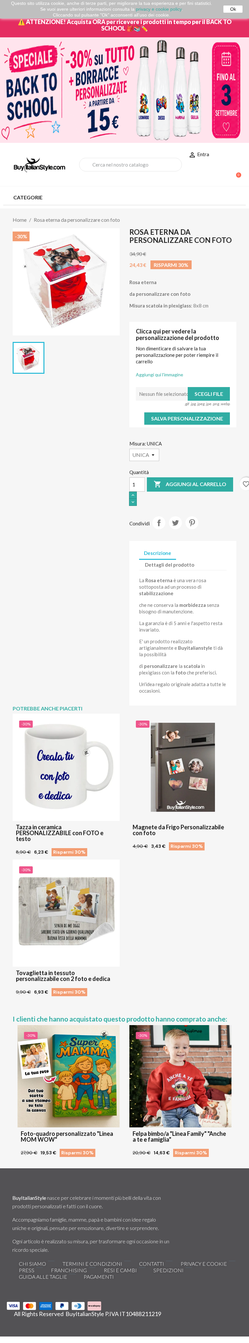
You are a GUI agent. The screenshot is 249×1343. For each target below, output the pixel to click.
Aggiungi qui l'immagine (159, 374)
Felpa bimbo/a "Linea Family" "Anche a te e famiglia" (179, 1136)
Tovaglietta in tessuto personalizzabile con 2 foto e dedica (63, 975)
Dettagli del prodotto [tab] (169, 565)
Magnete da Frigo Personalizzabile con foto (178, 829)
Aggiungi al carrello (190, 484)
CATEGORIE (27, 197)
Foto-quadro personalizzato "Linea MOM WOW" (67, 1136)
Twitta (175, 522)
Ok (233, 9)
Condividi (158, 522)
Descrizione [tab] (157, 553)
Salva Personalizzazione (187, 418)
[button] (236, 171)
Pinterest (191, 522)
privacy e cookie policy (159, 9)
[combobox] (130, 164)
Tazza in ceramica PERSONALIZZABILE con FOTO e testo (59, 832)
